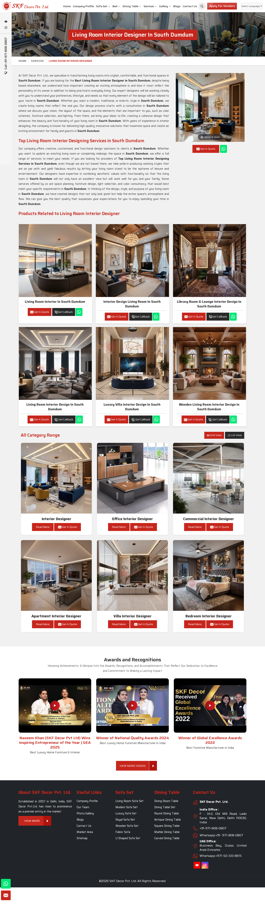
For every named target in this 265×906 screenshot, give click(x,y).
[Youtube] (6, 21)
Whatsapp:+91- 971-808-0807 (221, 835)
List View (236, 435)
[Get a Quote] (6, 895)
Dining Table (130, 6)
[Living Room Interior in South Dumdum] (55, 260)
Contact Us (190, 6)
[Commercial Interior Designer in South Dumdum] (208, 478)
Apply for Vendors (222, 6)
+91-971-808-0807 (213, 828)
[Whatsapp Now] (223, 149)
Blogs (176, 6)
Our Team (83, 807)
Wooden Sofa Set (127, 826)
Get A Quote (41, 312)
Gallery (163, 6)
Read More (43, 527)
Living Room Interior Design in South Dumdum (55, 406)
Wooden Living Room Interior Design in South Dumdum (209, 406)
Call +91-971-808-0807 (6, 53)
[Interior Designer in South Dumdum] (56, 478)
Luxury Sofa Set (126, 813)
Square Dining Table (167, 826)
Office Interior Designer (132, 519)
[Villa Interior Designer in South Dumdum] (132, 575)
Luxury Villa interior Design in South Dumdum (132, 406)
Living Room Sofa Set (129, 801)
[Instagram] (6, 27)
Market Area (85, 832)
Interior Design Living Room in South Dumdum (132, 304)
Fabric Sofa (122, 832)
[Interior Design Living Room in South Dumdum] (132, 260)
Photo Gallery (85, 813)
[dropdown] (109, 6)
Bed (115, 6)
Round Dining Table (166, 813)
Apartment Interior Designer (56, 616)
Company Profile (83, 6)
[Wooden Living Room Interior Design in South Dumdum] (209, 363)
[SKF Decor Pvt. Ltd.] (22, 6)
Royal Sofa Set (125, 819)
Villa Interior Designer (132, 616)
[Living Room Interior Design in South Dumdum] (55, 363)
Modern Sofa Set (126, 807)
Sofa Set (101, 6)
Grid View (216, 435)
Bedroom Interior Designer (208, 616)
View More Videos (133, 766)
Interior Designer (56, 519)
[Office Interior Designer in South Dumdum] (132, 478)
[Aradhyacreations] (202, 6)
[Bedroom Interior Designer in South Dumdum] (208, 575)
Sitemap (82, 838)
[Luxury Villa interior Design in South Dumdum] (132, 363)
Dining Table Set (164, 807)
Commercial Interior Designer (208, 519)
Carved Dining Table (166, 838)
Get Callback (65, 312)
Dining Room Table (166, 801)
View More (32, 821)
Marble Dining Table (167, 832)
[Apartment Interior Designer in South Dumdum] (56, 575)
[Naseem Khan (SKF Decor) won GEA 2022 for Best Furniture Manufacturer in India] (210, 705)
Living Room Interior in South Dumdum (55, 301)
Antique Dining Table (167, 819)
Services (149, 6)
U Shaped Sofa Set (127, 838)
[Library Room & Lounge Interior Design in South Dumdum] (209, 260)
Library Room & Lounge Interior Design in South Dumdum (209, 304)
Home (67, 6)
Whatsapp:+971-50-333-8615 (221, 855)
